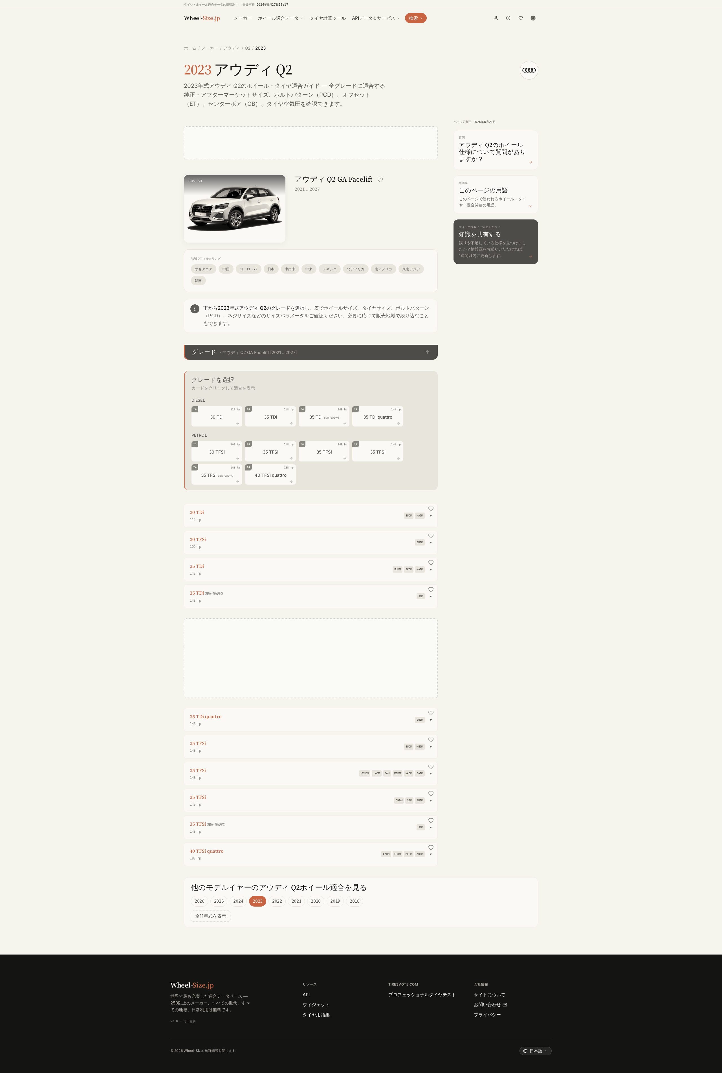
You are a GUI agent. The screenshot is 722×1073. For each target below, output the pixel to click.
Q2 (247, 48)
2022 (277, 901)
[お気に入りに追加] (380, 180)
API (306, 994)
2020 (316, 901)
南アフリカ (383, 269)
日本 (271, 269)
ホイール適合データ (278, 18)
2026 (199, 901)
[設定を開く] (533, 18)
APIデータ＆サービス (373, 18)
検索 (413, 18)
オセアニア (203, 269)
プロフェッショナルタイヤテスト (422, 994)
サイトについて (489, 994)
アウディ (231, 48)
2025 (219, 901)
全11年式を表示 (210, 916)
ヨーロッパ (248, 269)
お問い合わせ (487, 1004)
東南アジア (411, 269)
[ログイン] (496, 18)
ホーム (190, 48)
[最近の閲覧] (508, 18)
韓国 (198, 280)
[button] (311, 352)
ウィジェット (316, 1004)
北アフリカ (355, 269)
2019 (335, 901)
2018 (355, 901)
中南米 (290, 269)
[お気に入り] (521, 18)
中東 (308, 269)
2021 (296, 901)
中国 (226, 269)
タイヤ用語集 (316, 1014)
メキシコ (330, 269)
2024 (238, 901)
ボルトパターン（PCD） (305, 94)
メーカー (243, 18)
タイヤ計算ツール (328, 18)
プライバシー (487, 1014)
